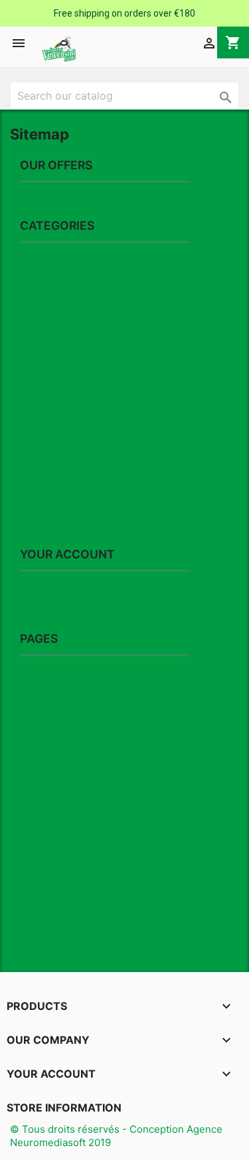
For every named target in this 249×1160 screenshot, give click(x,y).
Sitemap (38, 938)
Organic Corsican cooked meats (118, 482)
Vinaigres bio (75, 458)
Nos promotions (69, 312)
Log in (33, 590)
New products (52, 201)
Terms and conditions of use (83, 722)
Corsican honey (81, 386)
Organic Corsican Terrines (103, 434)
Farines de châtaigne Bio (100, 506)
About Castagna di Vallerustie (85, 746)
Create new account (64, 614)
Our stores (43, 890)
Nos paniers (73, 530)
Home (33, 262)
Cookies (38, 842)
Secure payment (56, 770)
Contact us (44, 794)
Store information (64, 1107)
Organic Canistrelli (86, 410)
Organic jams (75, 363)
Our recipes (45, 818)
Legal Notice (48, 698)
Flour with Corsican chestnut (97, 288)
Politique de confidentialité (78, 866)
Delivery (37, 675)
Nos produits (62, 336)
